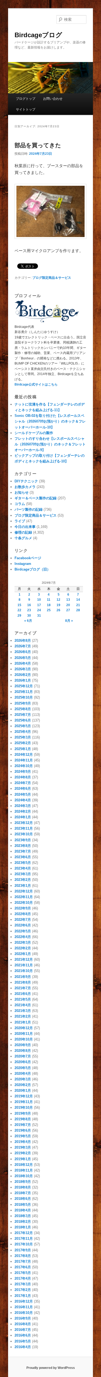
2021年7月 (23, 988)
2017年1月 (23, 1296)
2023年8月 (23, 846)
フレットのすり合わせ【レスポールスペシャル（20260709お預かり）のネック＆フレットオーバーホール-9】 (50, 444)
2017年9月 (23, 1250)
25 (49, 610)
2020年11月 (24, 1034)
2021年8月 (23, 982)
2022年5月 (23, 931)
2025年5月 (23, 726)
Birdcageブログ (38, 35)
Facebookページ (28, 558)
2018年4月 (23, 1210)
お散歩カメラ (25, 487)
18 (49, 605)
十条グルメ (23, 538)
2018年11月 (24, 1170)
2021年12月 (24, 959)
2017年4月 (23, 1278)
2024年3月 (23, 806)
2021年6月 (23, 994)
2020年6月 (23, 1062)
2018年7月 (23, 1193)
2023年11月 (24, 828)
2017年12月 (24, 1233)
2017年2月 (23, 1290)
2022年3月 (23, 942)
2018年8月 (23, 1187)
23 (29, 610)
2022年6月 (23, 925)
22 (19, 610)
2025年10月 (24, 697)
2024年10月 (24, 766)
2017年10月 (24, 1244)
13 (68, 600)
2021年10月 (24, 971)
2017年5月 (23, 1273)
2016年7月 (23, 1330)
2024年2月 (23, 811)
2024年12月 (24, 755)
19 (58, 605)
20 (68, 605)
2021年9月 (23, 977)
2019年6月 (23, 1130)
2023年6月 (23, 857)
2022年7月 (23, 920)
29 (19, 615)
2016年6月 (23, 1335)
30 (29, 615)
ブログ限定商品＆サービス (51, 278)
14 (78, 600)
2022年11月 (24, 897)
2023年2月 (23, 880)
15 (19, 605)
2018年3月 (23, 1216)
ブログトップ (25, 99)
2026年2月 (23, 675)
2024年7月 (23, 783)
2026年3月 (23, 669)
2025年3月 (23, 737)
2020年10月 (24, 1039)
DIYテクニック (26, 481)
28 (78, 610)
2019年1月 (23, 1159)
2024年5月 (23, 794)
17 (39, 605)
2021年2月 (23, 1016)
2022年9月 (23, 908)
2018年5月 (23, 1205)
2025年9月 (23, 703)
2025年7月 (23, 715)
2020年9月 (23, 1045)
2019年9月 (23, 1113)
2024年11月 (24, 760)
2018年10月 (24, 1176)
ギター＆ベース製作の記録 (36, 498)
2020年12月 (24, 1028)
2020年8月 (23, 1051)
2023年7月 (23, 851)
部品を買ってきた (38, 145)
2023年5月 (23, 863)
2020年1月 (23, 1090)
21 (78, 605)
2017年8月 (23, 1256)
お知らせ (22, 492)
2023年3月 (23, 874)
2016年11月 (24, 1307)
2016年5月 (23, 1341)
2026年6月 (23, 652)
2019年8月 (23, 1119)
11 (48, 600)
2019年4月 (23, 1142)
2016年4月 (23, 1347)
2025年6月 (23, 720)
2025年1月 (23, 749)
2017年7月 (23, 1261)
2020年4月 (23, 1074)
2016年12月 (24, 1301)
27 (68, 610)
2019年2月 (23, 1153)
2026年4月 (23, 663)
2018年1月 (23, 1227)
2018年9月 (23, 1182)
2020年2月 (23, 1085)
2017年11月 (24, 1239)
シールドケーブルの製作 (34, 433)
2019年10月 (24, 1107)
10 (39, 600)
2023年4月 (23, 868)
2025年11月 (24, 692)
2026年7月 (23, 646)
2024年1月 (23, 817)
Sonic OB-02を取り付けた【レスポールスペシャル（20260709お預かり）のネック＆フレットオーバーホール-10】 (50, 421)
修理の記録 (23, 532)
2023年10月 (24, 834)
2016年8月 (23, 1324)
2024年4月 (23, 800)
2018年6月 (23, 1199)
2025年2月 (23, 743)
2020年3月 (23, 1079)
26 (58, 610)
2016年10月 (24, 1313)
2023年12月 (24, 823)
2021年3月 (23, 1011)
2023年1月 (23, 886)
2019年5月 (23, 1136)
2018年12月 (24, 1165)
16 (29, 605)
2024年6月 (23, 789)
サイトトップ (25, 109)
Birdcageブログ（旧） (32, 569)
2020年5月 (23, 1068)
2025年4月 (23, 732)
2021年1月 (23, 1022)
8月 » (69, 621)
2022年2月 (23, 948)
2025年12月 (24, 686)
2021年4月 (23, 1005)
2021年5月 (23, 999)
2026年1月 (23, 680)
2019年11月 (24, 1102)
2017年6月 (23, 1267)
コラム (20, 504)
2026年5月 (23, 658)
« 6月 (28, 621)
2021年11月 (24, 965)
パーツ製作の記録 (29, 509)
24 (39, 610)
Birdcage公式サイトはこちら (36, 384)
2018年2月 (23, 1222)
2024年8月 (23, 777)
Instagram (23, 564)
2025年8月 (23, 709)
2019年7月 (23, 1125)
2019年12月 (24, 1096)
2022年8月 (23, 914)
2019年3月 (23, 1147)
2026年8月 (23, 640)
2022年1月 (23, 954)
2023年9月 (23, 840)
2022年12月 (24, 891)
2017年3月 (23, 1284)
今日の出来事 (25, 527)
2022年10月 (24, 903)
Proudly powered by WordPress (50, 1368)
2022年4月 (23, 937)
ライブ (20, 521)
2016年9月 (23, 1318)
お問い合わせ (52, 99)
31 (39, 615)
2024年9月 (23, 772)
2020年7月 (23, 1056)
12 (58, 600)
